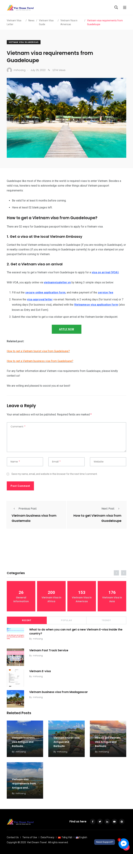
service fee (105, 292)
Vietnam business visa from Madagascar (58, 692)
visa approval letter (40, 299)
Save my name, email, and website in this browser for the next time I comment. (54, 474)
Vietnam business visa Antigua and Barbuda (23, 742)
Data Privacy (47, 837)
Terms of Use (29, 837)
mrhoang (38, 638)
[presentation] (116, 572)
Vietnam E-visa (40, 671)
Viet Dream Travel (37, 842)
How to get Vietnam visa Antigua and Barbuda (108, 742)
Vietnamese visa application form (96, 304)
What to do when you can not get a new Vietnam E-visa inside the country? (75, 631)
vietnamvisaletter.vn (57, 282)
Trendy (106, 620)
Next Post (107, 509)
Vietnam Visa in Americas (24, 42)
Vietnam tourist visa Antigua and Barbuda (66, 742)
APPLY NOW (66, 329)
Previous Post (28, 509)
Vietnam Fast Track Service (48, 650)
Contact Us (13, 837)
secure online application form (45, 292)
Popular (66, 620)
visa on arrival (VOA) (105, 272)
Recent (26, 620)
